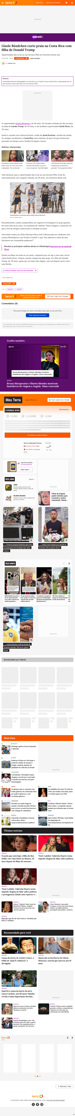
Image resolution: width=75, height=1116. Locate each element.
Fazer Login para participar (37, 315)
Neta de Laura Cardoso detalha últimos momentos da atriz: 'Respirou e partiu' (24, 1008)
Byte (49, 801)
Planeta (13, 758)
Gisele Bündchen (23, 123)
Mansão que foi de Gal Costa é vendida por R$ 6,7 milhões (19, 920)
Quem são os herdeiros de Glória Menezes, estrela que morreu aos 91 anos (54, 961)
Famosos (10, 289)
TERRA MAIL (39, 3)
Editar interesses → (64, 409)
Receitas (13, 815)
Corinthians (15, 772)
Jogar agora (25, 469)
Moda (49, 786)
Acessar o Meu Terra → (31, 400)
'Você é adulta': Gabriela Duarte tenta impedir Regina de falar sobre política (55, 857)
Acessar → (32, 479)
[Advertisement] (53, 921)
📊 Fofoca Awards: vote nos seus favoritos (18, 270)
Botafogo (14, 744)
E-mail (66, 3)
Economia (51, 815)
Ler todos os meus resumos (37, 435)
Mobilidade (14, 801)
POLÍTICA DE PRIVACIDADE (56, 1100)
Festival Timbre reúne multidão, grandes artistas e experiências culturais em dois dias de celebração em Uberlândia (61, 1009)
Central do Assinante (53, 3)
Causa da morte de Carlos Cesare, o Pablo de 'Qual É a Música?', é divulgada (18, 961)
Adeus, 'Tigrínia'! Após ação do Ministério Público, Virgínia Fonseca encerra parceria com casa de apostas (24, 907)
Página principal (11, 2)
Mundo (13, 786)
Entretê (19, 289)
